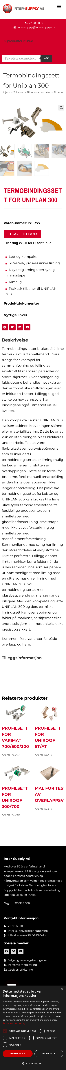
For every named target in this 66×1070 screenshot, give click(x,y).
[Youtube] (20, 951)
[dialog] (33, 1028)
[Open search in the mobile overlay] (27, 58)
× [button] (61, 989)
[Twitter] (13, 951)
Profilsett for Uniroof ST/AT (48, 737)
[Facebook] (6, 951)
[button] (59, 7)
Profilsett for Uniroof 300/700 (15, 797)
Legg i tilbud (22, 234)
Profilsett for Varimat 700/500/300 (15, 737)
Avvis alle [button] (48, 1053)
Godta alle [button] (17, 1053)
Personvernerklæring (14, 1023)
